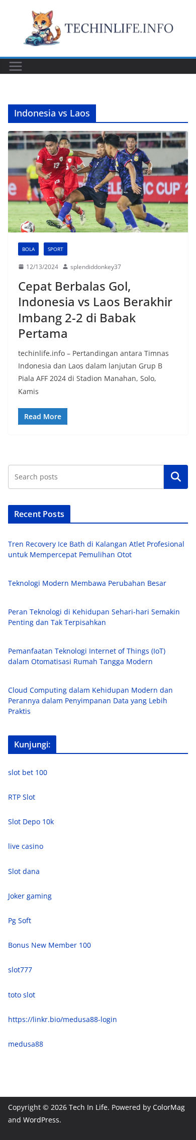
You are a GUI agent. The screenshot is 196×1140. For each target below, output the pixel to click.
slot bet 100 (27, 772)
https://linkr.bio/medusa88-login (62, 1019)
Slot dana (24, 871)
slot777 (20, 969)
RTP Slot (21, 797)
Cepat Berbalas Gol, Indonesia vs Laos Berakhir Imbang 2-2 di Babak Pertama (95, 309)
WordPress (41, 1119)
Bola (28, 248)
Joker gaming (30, 896)
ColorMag (169, 1107)
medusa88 (25, 1044)
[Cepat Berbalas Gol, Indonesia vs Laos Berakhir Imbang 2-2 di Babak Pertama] (98, 181)
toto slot (21, 994)
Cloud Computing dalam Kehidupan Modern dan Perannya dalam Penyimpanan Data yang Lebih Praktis (90, 700)
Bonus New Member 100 (49, 945)
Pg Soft (19, 920)
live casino (25, 846)
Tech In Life (88, 1107)
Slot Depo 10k (31, 821)
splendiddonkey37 (95, 267)
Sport (55, 248)
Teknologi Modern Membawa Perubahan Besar (87, 583)
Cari (175, 476)
